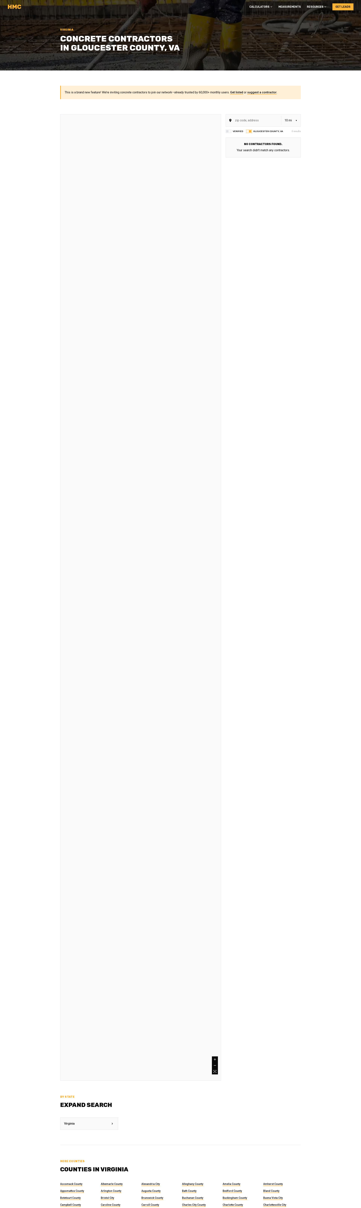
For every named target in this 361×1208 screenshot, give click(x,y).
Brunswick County (152, 1197)
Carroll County (150, 1204)
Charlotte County (233, 1204)
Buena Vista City (273, 1197)
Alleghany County (192, 1183)
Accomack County (71, 1183)
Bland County (271, 1190)
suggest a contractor (262, 92)
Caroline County (110, 1204)
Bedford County (232, 1190)
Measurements (289, 6)
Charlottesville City (274, 1204)
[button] (260, 6)
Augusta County (151, 1190)
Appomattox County (72, 1190)
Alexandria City (150, 1183)
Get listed (236, 92)
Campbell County (70, 1204)
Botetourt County (70, 1197)
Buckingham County (235, 1197)
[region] (140, 597)
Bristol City (107, 1197)
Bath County (189, 1190)
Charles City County (194, 1204)
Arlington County (111, 1190)
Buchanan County (192, 1197)
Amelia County (231, 1183)
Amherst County (273, 1183)
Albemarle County (112, 1183)
